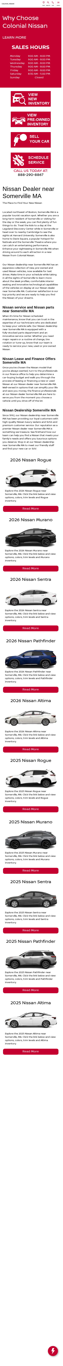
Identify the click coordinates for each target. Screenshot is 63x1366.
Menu (58, 5)
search (48, 5)
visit (43, 5)
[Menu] (58, 2)
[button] (43, 3)
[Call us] (53, 2)
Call (53, 5)
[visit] (43, 2)
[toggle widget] (53, 1351)
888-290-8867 (31, 175)
